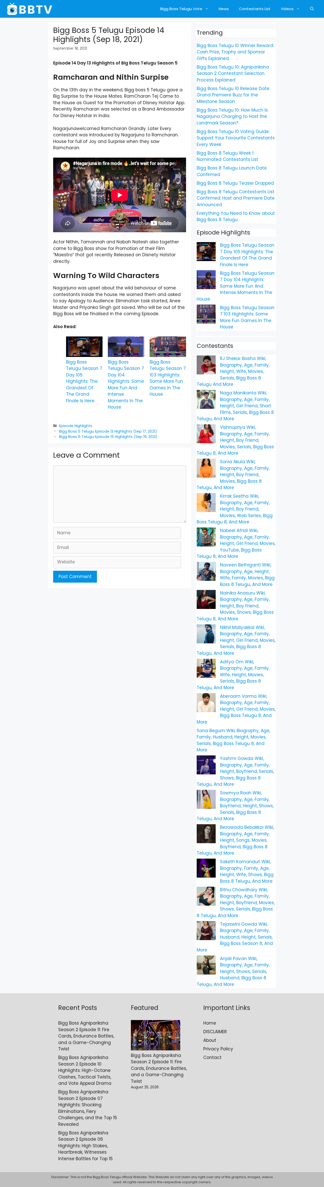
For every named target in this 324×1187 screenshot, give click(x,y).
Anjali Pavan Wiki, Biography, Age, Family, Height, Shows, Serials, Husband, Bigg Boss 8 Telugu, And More (233, 971)
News (224, 8)
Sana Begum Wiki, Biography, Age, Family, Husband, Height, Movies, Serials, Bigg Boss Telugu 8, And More (233, 740)
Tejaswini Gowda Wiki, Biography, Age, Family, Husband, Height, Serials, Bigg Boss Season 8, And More (235, 937)
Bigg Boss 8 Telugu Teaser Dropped (235, 183)
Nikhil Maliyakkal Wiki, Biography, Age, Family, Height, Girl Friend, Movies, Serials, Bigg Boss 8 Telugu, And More (236, 640)
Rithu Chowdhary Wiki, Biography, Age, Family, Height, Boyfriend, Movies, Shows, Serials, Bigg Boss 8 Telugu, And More (236, 903)
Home (209, 1023)
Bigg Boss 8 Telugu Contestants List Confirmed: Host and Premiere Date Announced (236, 198)
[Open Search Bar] (312, 8)
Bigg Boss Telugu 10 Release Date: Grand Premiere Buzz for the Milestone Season (233, 95)
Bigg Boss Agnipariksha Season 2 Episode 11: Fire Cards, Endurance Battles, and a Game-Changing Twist (86, 1036)
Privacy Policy (218, 1049)
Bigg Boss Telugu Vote (181, 8)
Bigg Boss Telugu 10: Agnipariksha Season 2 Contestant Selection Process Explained (233, 73)
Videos (287, 8)
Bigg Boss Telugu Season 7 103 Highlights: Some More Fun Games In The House (168, 378)
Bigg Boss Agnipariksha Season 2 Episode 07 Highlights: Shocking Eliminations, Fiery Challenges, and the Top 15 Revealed (87, 1108)
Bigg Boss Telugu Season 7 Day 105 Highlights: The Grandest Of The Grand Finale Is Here (84, 381)
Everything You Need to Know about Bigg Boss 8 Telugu (236, 216)
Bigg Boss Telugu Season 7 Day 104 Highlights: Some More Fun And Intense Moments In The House (126, 384)
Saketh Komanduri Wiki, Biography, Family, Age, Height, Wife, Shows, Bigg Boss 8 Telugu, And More (247, 871)
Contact (212, 1057)
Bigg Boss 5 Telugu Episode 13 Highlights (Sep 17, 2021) (108, 431)
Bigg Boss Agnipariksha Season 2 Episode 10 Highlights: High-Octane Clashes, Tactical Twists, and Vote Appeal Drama (84, 1070)
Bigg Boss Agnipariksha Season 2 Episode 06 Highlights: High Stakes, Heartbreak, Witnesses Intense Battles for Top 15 (85, 1146)
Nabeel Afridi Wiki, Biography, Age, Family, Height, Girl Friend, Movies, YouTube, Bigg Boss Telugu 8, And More (236, 543)
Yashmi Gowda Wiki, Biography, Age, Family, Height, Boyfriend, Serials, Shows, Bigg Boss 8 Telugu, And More (235, 771)
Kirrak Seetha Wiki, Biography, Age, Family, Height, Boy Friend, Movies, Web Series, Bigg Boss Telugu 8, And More (235, 509)
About (209, 1040)
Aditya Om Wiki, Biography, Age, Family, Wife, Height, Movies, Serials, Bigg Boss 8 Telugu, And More (233, 675)
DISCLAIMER (215, 1032)
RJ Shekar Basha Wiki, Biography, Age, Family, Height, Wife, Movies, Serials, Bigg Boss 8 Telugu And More (233, 371)
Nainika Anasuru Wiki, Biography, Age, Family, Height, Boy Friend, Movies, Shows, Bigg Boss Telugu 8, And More (235, 606)
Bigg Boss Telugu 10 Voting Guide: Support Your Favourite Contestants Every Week (236, 138)
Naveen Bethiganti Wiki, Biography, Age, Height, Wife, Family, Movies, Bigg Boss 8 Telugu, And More (247, 574)
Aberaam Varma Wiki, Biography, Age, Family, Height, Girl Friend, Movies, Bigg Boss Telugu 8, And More (236, 709)
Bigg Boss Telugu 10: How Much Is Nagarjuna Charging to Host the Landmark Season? (232, 116)
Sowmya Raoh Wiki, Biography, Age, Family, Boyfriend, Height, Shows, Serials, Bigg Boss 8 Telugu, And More (235, 806)
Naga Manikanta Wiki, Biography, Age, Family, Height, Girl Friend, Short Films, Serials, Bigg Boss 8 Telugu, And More (235, 406)
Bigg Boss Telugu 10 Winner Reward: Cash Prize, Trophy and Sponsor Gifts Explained (235, 52)
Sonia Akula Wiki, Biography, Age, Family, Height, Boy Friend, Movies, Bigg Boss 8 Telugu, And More (233, 475)
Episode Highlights (75, 425)
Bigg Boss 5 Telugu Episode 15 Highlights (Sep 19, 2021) (108, 436)
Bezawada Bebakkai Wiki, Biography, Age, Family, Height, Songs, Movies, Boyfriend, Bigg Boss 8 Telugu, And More (235, 840)
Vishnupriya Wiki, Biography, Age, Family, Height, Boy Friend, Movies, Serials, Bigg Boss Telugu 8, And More (235, 440)
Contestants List (255, 8)
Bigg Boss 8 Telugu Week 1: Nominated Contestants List (227, 156)
